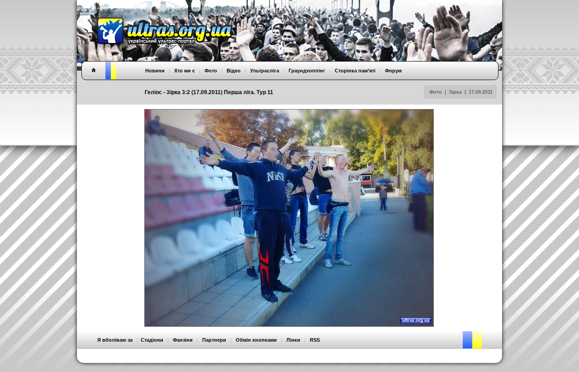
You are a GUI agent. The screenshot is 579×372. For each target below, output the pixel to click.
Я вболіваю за (115, 340)
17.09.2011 (481, 92)
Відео (234, 70)
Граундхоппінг (307, 70)
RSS (315, 340)
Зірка (455, 92)
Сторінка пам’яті (355, 70)
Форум (393, 70)
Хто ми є (184, 70)
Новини (155, 70)
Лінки (293, 340)
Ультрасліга (264, 70)
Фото (435, 92)
